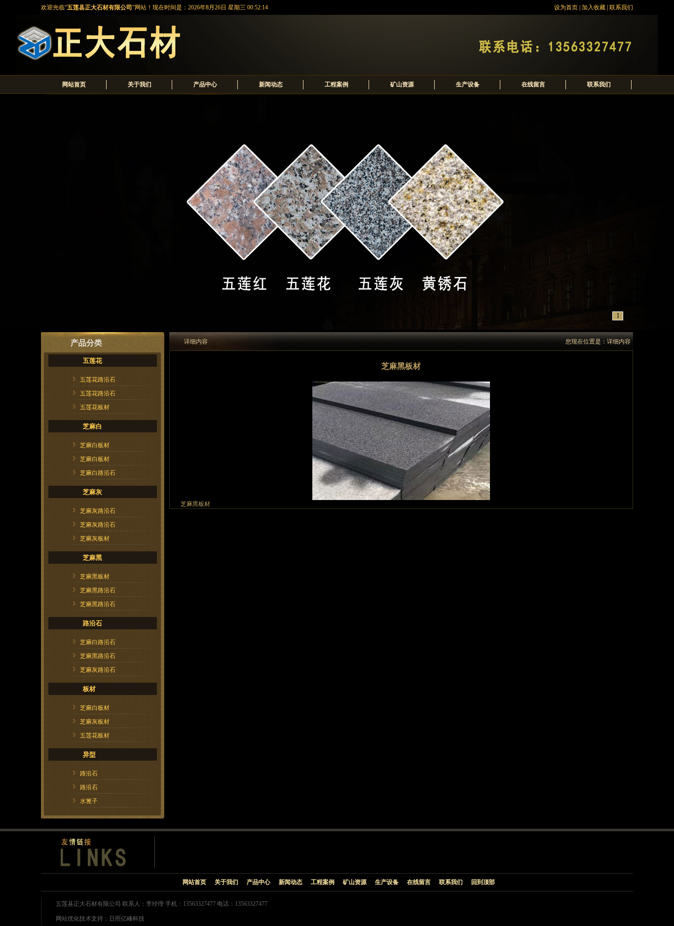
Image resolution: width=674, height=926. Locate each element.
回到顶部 (483, 882)
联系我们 (621, 7)
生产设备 (468, 84)
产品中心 (205, 84)
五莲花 (92, 360)
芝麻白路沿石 (97, 472)
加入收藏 (593, 7)
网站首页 (74, 84)
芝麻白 (92, 426)
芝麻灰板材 (95, 538)
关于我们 (139, 84)
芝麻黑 (92, 557)
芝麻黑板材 (95, 576)
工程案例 (336, 84)
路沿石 (92, 623)
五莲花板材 (95, 407)
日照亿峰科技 (127, 918)
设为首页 (566, 7)
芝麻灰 (92, 492)
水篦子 (89, 801)
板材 (89, 689)
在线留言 (533, 84)
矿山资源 (402, 84)
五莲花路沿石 (97, 379)
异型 (89, 754)
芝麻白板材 (95, 445)
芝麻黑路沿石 (97, 590)
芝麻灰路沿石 (97, 510)
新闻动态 (271, 84)
